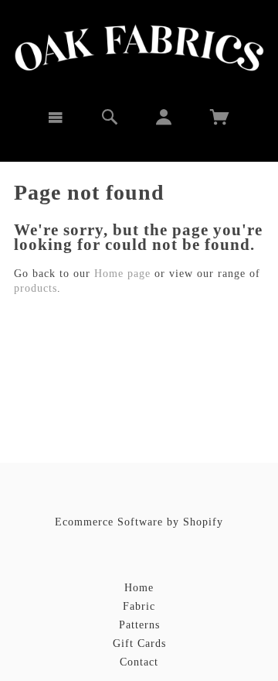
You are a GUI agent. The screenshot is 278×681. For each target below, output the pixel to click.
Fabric (139, 606)
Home (139, 588)
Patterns (139, 625)
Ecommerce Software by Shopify (139, 522)
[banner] (139, 48)
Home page (122, 273)
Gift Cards (139, 643)
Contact (139, 662)
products (35, 288)
